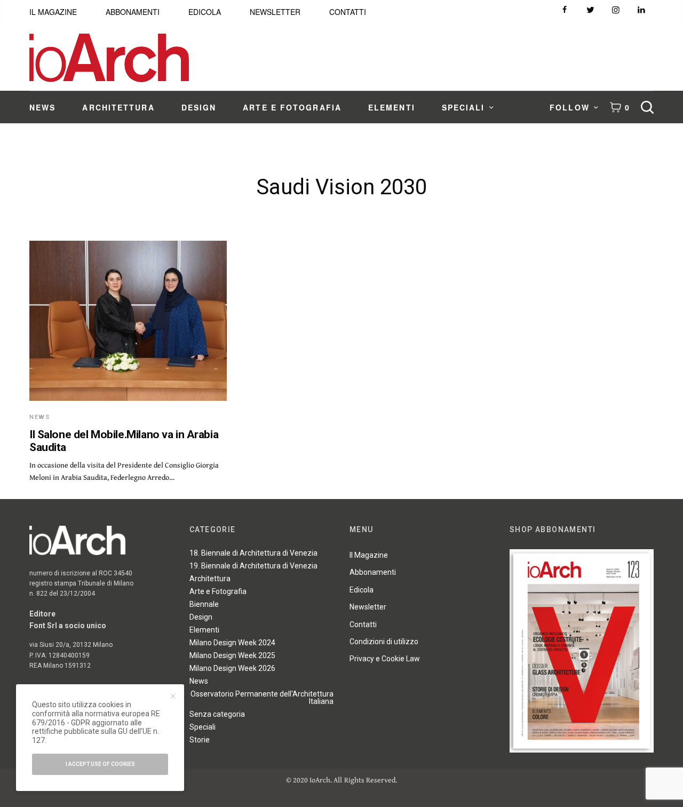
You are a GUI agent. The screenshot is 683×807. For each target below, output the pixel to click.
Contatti (363, 624)
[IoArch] (109, 58)
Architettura (210, 578)
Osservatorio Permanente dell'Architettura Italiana (261, 697)
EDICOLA (204, 11)
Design (200, 617)
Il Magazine (369, 555)
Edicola (362, 590)
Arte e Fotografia (218, 591)
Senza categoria (217, 714)
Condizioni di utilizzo (384, 641)
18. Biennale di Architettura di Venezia (253, 553)
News (39, 417)
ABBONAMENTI (133, 11)
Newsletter (368, 607)
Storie (199, 739)
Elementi (204, 630)
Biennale (204, 604)
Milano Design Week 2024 (232, 642)
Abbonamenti (373, 572)
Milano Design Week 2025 (232, 655)
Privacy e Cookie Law (385, 658)
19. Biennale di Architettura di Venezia (253, 565)
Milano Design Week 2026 (232, 668)
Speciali (202, 727)
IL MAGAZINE (53, 11)
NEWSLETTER (275, 11)
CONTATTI (347, 11)
